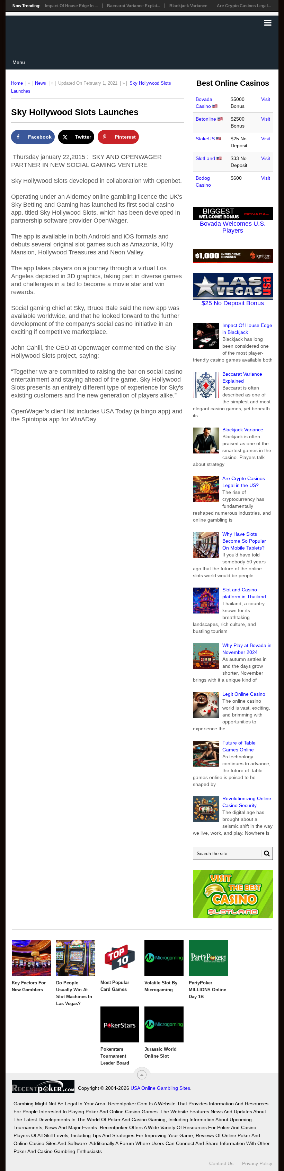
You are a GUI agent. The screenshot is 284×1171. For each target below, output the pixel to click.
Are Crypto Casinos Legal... (244, 5)
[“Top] (142, 1074)
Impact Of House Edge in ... (71, 5)
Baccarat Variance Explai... (133, 5)
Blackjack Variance (188, 5)
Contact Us (221, 1163)
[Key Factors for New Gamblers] (31, 958)
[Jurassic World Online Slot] (164, 1024)
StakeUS (205, 138)
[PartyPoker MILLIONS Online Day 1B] (208, 958)
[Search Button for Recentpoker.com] (265, 853)
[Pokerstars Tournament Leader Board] (120, 1024)
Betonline (206, 119)
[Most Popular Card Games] (120, 958)
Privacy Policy (257, 1163)
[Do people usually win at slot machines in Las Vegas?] (75, 958)
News (40, 83)
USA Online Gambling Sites (160, 1088)
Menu (18, 62)
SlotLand (205, 158)
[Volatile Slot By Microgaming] (164, 958)
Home (17, 83)
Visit (265, 99)
